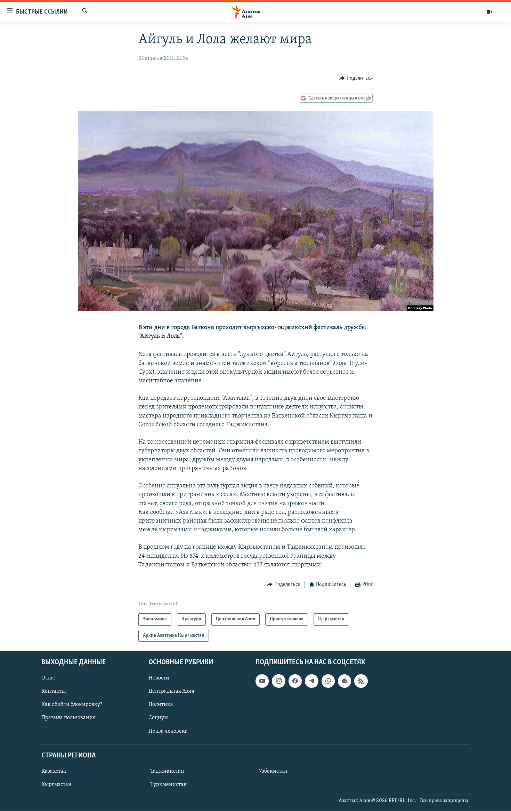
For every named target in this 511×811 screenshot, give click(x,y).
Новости (158, 678)
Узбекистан (273, 771)
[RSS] (360, 680)
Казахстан (54, 771)
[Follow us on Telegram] (311, 680)
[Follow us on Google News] (344, 680)
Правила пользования (68, 718)
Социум (158, 718)
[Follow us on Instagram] (278, 680)
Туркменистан (168, 784)
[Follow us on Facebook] (295, 680)
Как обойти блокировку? (71, 704)
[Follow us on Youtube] (262, 680)
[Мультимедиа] (489, 12)
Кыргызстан (56, 784)
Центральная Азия (171, 691)
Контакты (53, 691)
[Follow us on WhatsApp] (328, 680)
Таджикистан (167, 771)
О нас (48, 678)
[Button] (356, 78)
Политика (160, 704)
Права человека (168, 731)
